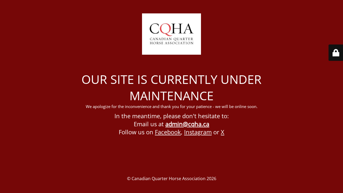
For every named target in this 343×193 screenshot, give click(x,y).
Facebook (168, 132)
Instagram (198, 132)
